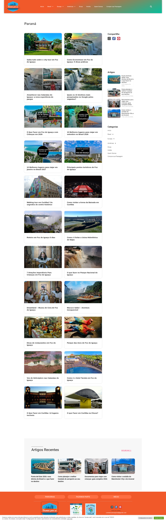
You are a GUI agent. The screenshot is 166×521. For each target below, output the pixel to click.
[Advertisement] (121, 52)
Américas (70, 6)
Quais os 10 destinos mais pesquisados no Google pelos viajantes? (80, 97)
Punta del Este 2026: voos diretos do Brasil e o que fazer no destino (128, 79)
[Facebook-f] (114, 38)
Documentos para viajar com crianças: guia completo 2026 (127, 102)
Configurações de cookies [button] (145, 518)
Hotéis (88, 6)
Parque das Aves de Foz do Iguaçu (82, 343)
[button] (151, 6)
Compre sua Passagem (114, 6)
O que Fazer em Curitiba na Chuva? (82, 413)
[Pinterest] (118, 38)
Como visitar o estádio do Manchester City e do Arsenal (128, 112)
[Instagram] (109, 38)
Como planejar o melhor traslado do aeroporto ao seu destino (127, 91)
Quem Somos (98, 6)
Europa (59, 6)
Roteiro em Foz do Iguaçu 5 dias (41, 237)
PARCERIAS (50, 497)
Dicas (81, 6)
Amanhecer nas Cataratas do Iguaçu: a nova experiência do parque (40, 97)
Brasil (49, 6)
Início (42, 6)
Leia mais (69, 519)
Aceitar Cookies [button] (159, 518)
